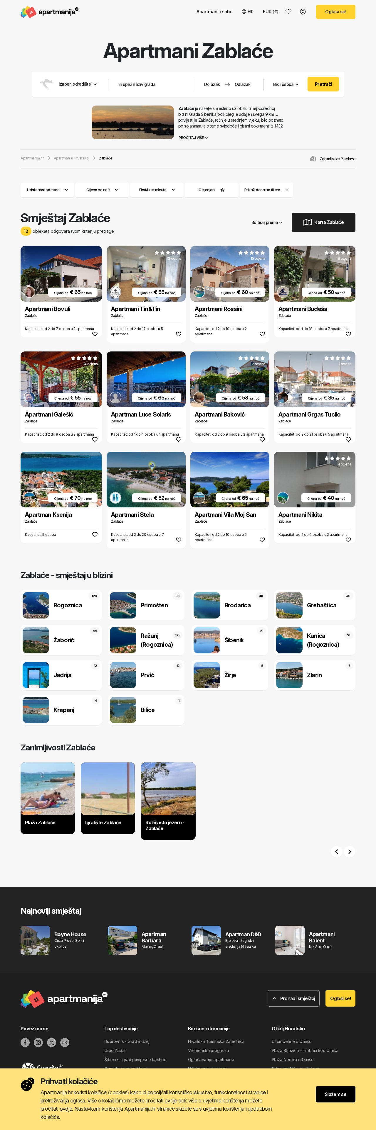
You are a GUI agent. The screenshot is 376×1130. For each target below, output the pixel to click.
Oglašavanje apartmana (211, 1059)
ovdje (170, 1100)
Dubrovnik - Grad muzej (127, 1041)
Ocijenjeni (207, 189)
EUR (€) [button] (270, 11)
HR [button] (251, 11)
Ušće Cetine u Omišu (291, 1041)
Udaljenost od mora (43, 189)
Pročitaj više (191, 137)
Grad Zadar (115, 1050)
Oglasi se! (335, 11)
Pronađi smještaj (297, 998)
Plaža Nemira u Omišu (293, 1059)
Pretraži (323, 84)
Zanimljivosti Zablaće (337, 158)
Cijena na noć (98, 189)
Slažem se (335, 1094)
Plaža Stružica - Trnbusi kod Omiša (305, 1050)
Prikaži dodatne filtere (262, 189)
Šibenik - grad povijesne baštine (135, 1059)
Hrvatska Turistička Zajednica (216, 1041)
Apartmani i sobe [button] (214, 11)
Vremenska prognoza (208, 1050)
